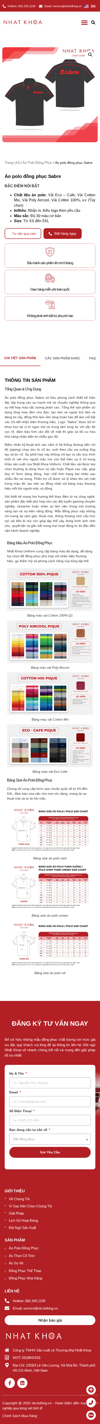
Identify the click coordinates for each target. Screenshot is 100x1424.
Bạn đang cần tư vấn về (28, 1130)
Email (14, 1092)
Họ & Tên (17, 1073)
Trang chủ (12, 163)
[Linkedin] (22, 1383)
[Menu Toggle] (84, 22)
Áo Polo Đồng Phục (37, 163)
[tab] (62, 358)
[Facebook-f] (10, 1383)
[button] (93, 23)
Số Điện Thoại (21, 1111)
